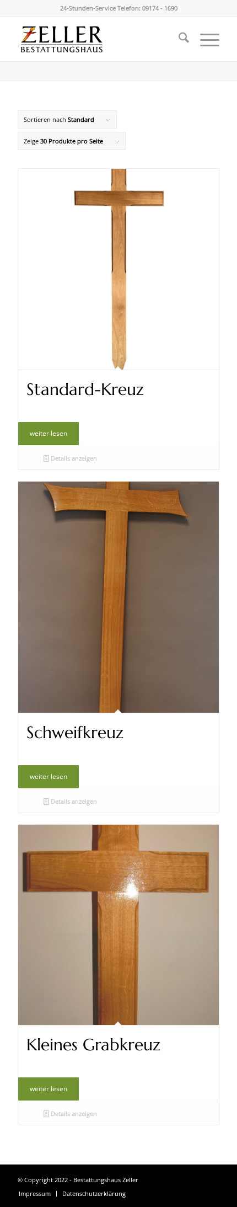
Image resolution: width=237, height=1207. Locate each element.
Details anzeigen (73, 458)
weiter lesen (48, 433)
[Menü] (204, 39)
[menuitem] (178, 39)
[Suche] (178, 39)
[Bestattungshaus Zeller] (98, 39)
